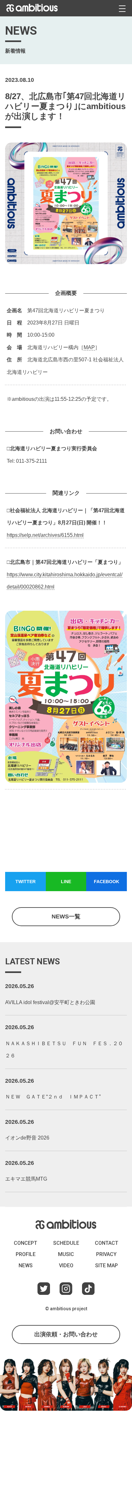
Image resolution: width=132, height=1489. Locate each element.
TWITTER (25, 881)
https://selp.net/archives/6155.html (45, 535)
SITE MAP (106, 1265)
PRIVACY (106, 1254)
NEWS (26, 1265)
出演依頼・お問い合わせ (66, 1334)
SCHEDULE (66, 1243)
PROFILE (26, 1254)
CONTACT (106, 1243)
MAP (89, 347)
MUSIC (66, 1254)
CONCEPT (25, 1243)
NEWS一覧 (66, 916)
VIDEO (66, 1265)
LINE (66, 881)
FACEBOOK (106, 881)
